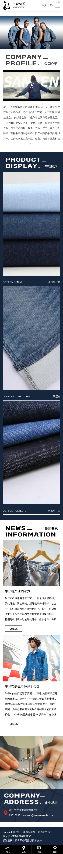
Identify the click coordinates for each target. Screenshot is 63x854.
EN (51, 5)
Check (13, 628)
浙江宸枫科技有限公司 (15, 840)
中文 (44, 5)
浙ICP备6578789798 (19, 836)
